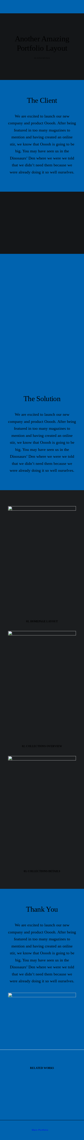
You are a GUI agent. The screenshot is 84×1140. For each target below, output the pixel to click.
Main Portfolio (40, 1130)
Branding (43, 58)
